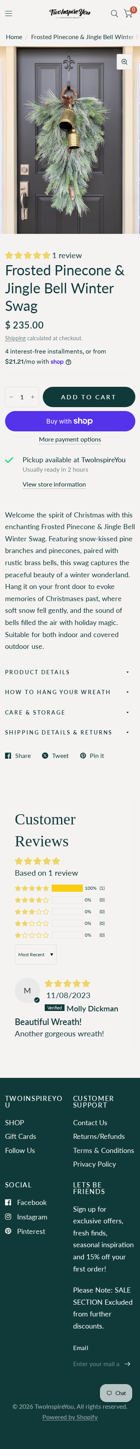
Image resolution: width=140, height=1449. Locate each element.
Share (23, 755)
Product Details (37, 672)
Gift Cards (20, 1136)
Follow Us (20, 1150)
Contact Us (90, 1122)
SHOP (14, 1122)
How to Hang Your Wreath (58, 692)
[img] (67, 983)
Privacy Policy (94, 1164)
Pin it (97, 755)
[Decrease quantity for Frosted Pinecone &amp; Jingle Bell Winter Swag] (11, 397)
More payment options (70, 439)
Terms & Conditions (103, 1150)
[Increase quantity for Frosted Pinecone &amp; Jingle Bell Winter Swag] (32, 397)
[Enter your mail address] (127, 1364)
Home (14, 36)
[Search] (114, 13)
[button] (28, 255)
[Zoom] (124, 62)
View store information (54, 484)
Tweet (60, 755)
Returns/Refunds (99, 1136)
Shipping (15, 338)
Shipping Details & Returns (59, 732)
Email (81, 1347)
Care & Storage (35, 712)
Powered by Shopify (70, 1416)
